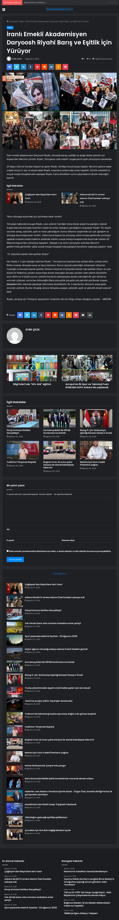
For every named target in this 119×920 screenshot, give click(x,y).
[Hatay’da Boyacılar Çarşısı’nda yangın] (15, 769)
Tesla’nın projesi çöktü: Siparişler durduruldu (48, 700)
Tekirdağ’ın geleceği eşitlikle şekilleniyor (46, 817)
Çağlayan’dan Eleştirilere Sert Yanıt (43, 584)
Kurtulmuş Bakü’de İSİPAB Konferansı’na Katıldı (56, 431)
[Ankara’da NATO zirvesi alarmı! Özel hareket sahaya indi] (70, 198)
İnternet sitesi (68, 540)
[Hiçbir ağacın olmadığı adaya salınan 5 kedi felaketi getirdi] (15, 653)
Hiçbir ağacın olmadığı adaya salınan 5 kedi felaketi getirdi (56, 649)
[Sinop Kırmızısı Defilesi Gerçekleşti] (23, 418)
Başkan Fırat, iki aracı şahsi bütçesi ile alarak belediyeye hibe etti (58, 465)
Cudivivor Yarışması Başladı (21, 462)
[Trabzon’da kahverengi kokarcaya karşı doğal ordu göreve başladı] (15, 717)
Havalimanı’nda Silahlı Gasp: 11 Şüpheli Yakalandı (50, 804)
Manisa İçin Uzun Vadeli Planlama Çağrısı (92, 463)
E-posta (11, 540)
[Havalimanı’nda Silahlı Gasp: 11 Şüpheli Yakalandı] (15, 808)
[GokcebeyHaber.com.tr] (59, 9)
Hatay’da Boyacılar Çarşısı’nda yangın (45, 765)
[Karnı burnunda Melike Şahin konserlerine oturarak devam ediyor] (15, 782)
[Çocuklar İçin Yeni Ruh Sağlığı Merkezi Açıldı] (15, 834)
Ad (9, 529)
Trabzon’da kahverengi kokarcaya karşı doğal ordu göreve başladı (60, 713)
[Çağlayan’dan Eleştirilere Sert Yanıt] (15, 198)
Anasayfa (12, 21)
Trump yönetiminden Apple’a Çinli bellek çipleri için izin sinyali (57, 688)
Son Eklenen (59, 573)
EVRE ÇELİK (17, 59)
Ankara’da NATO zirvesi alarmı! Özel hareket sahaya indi (95, 198)
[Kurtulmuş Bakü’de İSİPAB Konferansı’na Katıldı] (59, 418)
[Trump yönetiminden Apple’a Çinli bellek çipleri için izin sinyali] (15, 692)
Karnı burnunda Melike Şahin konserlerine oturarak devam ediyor (59, 778)
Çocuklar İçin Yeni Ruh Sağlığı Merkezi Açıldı (48, 830)
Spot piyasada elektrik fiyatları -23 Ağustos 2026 (51, 636)
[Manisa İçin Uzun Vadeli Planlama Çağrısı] (96, 450)
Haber (21, 21)
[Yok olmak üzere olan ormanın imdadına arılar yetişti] (15, 627)
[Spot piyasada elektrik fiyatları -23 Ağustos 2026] (15, 640)
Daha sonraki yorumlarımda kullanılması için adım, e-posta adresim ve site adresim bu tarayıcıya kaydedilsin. (60, 551)
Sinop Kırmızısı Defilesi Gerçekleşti (39, 2)
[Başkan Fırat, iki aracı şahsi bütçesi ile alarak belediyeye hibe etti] (59, 450)
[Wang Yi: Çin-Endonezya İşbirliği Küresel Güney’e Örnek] (96, 418)
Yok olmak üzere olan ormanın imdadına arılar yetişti (53, 623)
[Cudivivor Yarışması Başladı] (23, 450)
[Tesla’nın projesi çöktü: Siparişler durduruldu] (15, 704)
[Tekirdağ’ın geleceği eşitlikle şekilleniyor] (15, 821)
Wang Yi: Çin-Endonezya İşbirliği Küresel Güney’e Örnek (96, 431)
